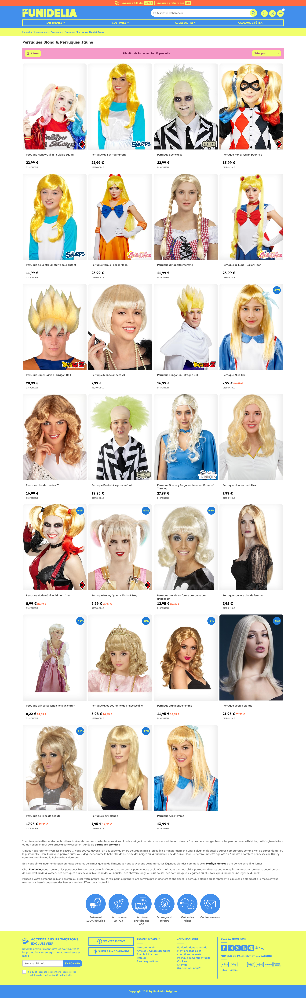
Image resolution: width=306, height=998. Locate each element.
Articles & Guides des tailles (153, 950)
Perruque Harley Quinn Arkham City (48, 595)
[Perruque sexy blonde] (120, 768)
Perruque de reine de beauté (43, 815)
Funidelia (27, 32)
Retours (141, 957)
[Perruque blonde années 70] (55, 437)
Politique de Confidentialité (193, 957)
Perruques (70, 32)
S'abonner (72, 963)
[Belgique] (224, 948)
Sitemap (182, 964)
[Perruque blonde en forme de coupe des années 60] (186, 547)
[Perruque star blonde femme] (186, 657)
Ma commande (146, 947)
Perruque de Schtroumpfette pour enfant (51, 264)
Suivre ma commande (113, 951)
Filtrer (35, 53)
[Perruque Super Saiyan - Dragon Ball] (55, 327)
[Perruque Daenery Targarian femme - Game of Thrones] (186, 437)
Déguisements (41, 32)
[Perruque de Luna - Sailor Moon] (251, 217)
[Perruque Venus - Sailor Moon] (120, 217)
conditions (33, 975)
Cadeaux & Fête (249, 22)
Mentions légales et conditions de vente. (189, 952)
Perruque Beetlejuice (169, 154)
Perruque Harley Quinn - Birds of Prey (114, 595)
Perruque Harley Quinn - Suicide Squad (50, 154)
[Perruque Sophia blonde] (251, 657)
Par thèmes (54, 22)
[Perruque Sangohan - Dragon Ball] (186, 327)
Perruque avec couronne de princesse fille (117, 705)
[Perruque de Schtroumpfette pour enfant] (55, 217)
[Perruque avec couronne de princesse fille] (120, 657)
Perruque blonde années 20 (108, 374)
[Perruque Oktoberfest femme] (186, 217)
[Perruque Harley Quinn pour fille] (251, 106)
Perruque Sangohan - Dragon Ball (177, 374)
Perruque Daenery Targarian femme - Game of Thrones (185, 487)
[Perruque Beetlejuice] (186, 106)
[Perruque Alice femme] (186, 768)
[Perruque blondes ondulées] (251, 437)
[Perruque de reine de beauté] (55, 768)
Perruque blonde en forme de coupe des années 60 (181, 597)
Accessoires (184, 22)
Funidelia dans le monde (192, 947)
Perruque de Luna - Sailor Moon (242, 264)
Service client (113, 941)
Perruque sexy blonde (104, 815)
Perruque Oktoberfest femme (175, 264)
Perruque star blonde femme (174, 705)
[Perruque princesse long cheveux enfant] (55, 657)
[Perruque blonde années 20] (120, 327)
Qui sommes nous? (188, 968)
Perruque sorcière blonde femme (242, 595)
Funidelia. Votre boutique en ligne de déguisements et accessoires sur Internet (49, 13)
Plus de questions (147, 961)
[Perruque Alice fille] (251, 327)
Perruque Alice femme (170, 815)
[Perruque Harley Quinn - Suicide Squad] (55, 106)
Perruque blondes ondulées (239, 485)
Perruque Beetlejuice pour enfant (111, 485)
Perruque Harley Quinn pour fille (242, 154)
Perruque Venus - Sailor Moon (109, 264)
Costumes (119, 22)
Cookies (182, 961)
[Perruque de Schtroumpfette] (120, 106)
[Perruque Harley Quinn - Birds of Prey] (120, 547)
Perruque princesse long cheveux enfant (50, 705)
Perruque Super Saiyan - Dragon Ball (48, 374)
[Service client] (272, 13)
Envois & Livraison (148, 954)
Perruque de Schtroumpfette (108, 154)
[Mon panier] (280, 13)
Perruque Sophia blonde (237, 705)
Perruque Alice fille (234, 374)
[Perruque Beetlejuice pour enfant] (120, 437)
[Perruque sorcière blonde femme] (251, 547)
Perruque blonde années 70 (42, 485)
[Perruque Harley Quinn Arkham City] (55, 547)
